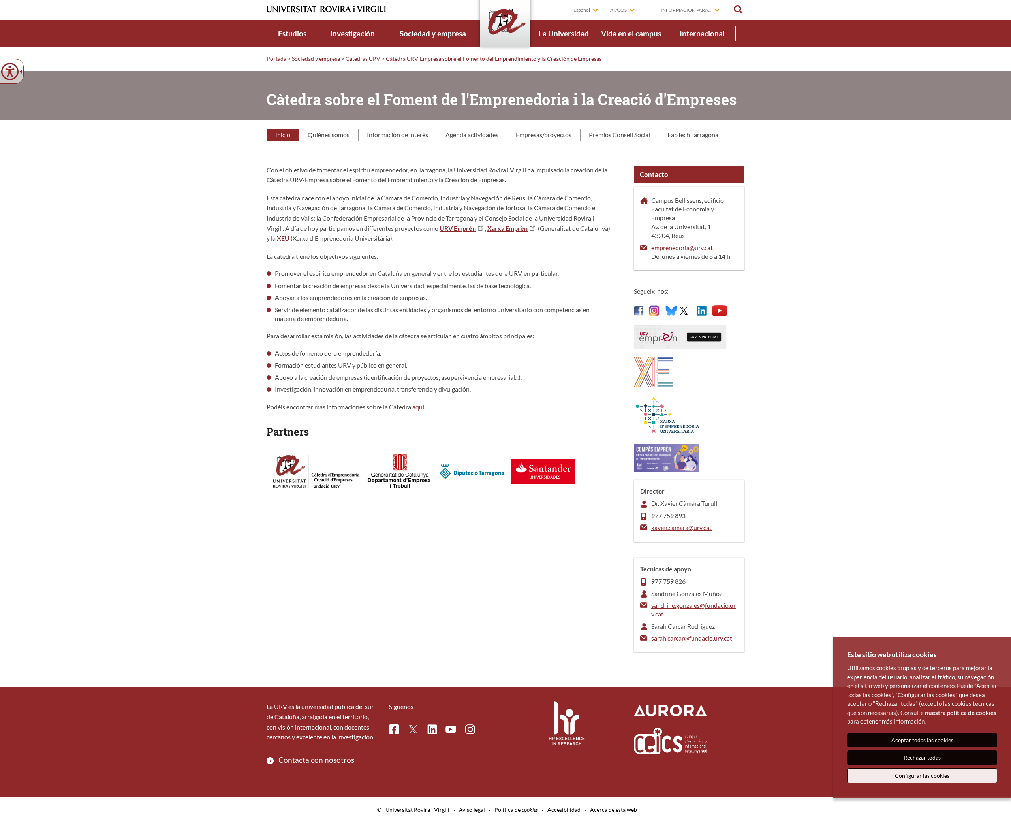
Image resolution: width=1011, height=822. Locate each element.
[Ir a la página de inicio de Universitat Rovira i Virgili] (326, 9)
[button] (738, 9)
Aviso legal (472, 809)
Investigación (352, 33)
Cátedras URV (363, 58)
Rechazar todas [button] (922, 757)
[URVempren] (683, 310)
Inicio (282, 134)
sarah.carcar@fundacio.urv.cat (691, 638)
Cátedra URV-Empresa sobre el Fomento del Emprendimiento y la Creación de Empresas (493, 58)
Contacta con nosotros (316, 759)
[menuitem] (292, 33)
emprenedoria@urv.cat (682, 247)
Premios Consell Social (619, 134)
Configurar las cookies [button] (922, 775)
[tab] (283, 135)
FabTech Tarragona (692, 134)
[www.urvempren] (680, 336)
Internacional (702, 33)
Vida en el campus (631, 33)
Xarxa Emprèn (507, 228)
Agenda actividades (471, 134)
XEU (283, 238)
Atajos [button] (618, 10)
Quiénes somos (329, 134)
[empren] (666, 456)
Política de (516, 809)
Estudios (292, 33)
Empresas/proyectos (543, 134)
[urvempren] (654, 310)
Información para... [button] (686, 10)
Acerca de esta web (613, 809)
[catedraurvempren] (701, 310)
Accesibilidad (564, 809)
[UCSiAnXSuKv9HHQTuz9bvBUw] (719, 310)
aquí (418, 407)
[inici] (653, 371)
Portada (276, 58)
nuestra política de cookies (960, 712)
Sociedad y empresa (433, 33)
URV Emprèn (458, 228)
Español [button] (581, 10)
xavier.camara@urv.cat (681, 527)
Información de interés (397, 134)
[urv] (639, 310)
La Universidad (564, 33)
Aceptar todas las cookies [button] (922, 740)
